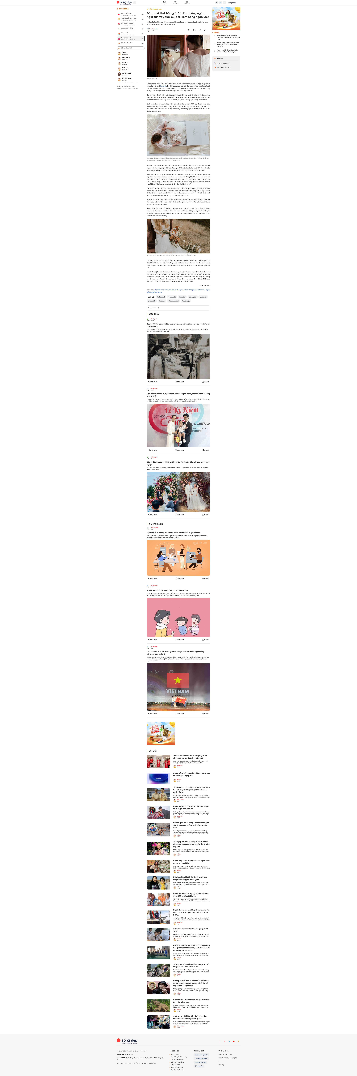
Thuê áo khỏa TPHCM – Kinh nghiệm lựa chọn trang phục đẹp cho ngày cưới (190, 756)
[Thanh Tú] (174, 766)
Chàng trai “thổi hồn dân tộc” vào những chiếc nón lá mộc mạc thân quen (190, 1017)
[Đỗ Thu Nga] (148, 389)
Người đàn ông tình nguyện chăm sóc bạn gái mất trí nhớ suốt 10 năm (191, 894)
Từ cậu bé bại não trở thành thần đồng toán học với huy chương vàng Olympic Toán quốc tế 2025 (191, 790)
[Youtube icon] (234, 1041)
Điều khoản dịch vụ (225, 1054)
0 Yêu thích (153, 382)
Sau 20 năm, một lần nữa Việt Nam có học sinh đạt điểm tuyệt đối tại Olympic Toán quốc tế (175, 652)
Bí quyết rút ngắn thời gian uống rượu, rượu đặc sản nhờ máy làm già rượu (228, 37)
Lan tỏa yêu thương (223, 67)
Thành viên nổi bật (126, 48)
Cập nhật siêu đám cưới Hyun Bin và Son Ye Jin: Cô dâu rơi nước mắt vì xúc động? (178, 463)
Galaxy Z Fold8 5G (202, 1058)
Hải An (179, 779)
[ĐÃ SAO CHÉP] (200, 30)
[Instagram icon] (224, 1041)
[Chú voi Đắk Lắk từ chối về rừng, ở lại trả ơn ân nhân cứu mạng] (158, 1005)
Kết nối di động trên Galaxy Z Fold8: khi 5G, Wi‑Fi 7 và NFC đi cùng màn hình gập (228, 44)
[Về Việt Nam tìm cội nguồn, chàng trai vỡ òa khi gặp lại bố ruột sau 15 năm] (158, 970)
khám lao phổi (201, 1062)
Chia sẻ (206, 382)
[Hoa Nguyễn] (148, 319)
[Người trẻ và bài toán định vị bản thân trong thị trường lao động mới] (158, 777)
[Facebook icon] (220, 1041)
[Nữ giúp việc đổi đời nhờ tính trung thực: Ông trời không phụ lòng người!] (158, 883)
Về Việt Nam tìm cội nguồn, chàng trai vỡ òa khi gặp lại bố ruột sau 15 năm (191, 965)
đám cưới (161, 297)
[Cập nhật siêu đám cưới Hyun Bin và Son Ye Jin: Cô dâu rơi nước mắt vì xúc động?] (178, 492)
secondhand (174, 301)
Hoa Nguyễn (154, 319)
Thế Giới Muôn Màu (177, 1067)
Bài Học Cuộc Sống (177, 1062)
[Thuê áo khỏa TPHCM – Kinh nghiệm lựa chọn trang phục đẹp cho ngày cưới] (158, 761)
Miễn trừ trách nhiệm (129, 86)
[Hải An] (174, 780)
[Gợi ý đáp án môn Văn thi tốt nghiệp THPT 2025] (158, 934)
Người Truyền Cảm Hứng (179, 1057)
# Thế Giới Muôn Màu (154, 9)
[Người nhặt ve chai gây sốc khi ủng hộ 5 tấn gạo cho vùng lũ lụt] (158, 866)
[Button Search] (134, 2)
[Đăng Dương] (174, 800)
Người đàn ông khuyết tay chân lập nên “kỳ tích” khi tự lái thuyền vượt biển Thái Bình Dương (191, 912)
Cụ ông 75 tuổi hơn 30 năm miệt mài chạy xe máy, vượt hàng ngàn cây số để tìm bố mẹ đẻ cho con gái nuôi (191, 983)
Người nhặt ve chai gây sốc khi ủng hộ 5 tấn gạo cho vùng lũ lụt (191, 861)
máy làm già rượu (202, 1055)
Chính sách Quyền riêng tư (228, 1058)
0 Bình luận (180, 382)
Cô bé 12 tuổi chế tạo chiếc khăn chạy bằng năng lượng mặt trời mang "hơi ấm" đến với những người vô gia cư (191, 948)
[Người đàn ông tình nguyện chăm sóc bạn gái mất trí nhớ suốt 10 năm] (158, 899)
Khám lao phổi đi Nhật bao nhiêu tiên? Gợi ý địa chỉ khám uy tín (227, 51)
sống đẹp (186, 301)
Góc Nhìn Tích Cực (177, 1070)
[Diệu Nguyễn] (148, 528)
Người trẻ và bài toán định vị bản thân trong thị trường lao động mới (191, 774)
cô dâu (182, 297)
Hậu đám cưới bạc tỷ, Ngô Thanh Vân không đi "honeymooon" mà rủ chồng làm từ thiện (178, 395)
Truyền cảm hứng (222, 64)
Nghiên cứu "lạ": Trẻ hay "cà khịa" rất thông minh (167, 590)
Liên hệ (221, 1065)
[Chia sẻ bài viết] (216, 2)
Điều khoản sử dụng (122, 88)
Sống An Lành (175, 1065)
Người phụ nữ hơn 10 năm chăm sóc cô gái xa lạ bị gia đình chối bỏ (191, 807)
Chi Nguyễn (155, 29)
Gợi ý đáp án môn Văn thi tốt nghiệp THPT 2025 (190, 930)
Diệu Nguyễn (154, 527)
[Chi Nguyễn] (148, 457)
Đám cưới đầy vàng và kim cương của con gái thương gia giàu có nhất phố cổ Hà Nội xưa (178, 325)
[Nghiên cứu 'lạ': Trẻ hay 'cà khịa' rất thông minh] (178, 617)
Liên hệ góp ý (120, 86)
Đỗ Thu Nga (154, 389)
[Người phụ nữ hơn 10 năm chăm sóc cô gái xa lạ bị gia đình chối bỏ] (158, 812)
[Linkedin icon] (229, 1041)
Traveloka (199, 1066)
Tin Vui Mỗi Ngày (176, 1054)
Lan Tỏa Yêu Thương (177, 1059)
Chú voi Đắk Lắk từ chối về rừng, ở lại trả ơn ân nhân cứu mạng (191, 1000)
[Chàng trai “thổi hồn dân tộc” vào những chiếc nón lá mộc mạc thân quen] (158, 1022)
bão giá (203, 297)
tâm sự (162, 301)
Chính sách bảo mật (133, 88)
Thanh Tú (179, 765)
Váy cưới (173, 297)
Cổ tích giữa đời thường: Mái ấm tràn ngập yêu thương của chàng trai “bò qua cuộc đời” (191, 825)
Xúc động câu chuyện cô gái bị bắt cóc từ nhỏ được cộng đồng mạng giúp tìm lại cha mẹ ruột (191, 844)
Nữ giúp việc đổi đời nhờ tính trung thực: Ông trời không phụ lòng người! (190, 878)
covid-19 (152, 301)
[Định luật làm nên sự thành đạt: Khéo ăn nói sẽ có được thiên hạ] (178, 558)
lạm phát (163, 86)
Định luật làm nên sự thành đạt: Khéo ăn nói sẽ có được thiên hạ (173, 532)
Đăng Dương (180, 800)
